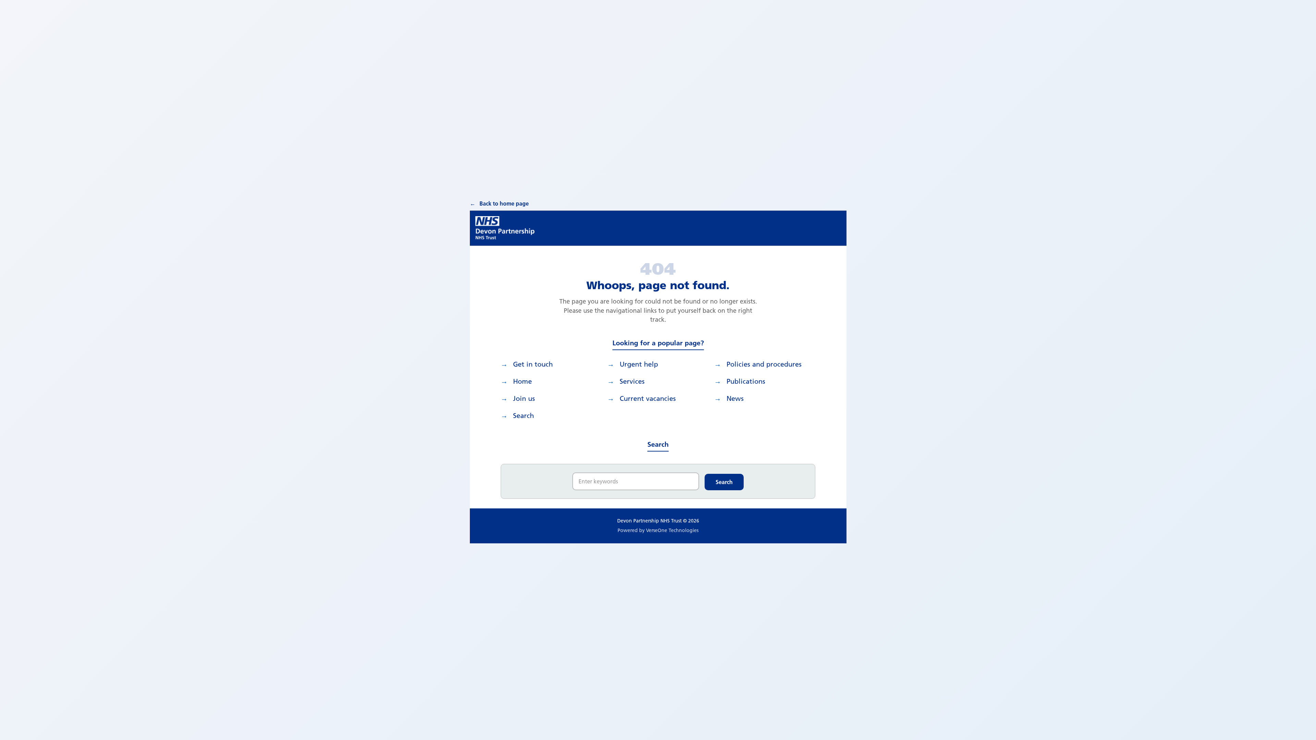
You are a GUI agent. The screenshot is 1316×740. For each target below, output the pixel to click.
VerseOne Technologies (672, 530)
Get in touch (533, 364)
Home (522, 381)
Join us (524, 398)
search (523, 415)
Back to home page (504, 203)
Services (632, 381)
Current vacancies (648, 398)
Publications (746, 381)
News (735, 398)
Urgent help (639, 364)
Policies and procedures (764, 364)
